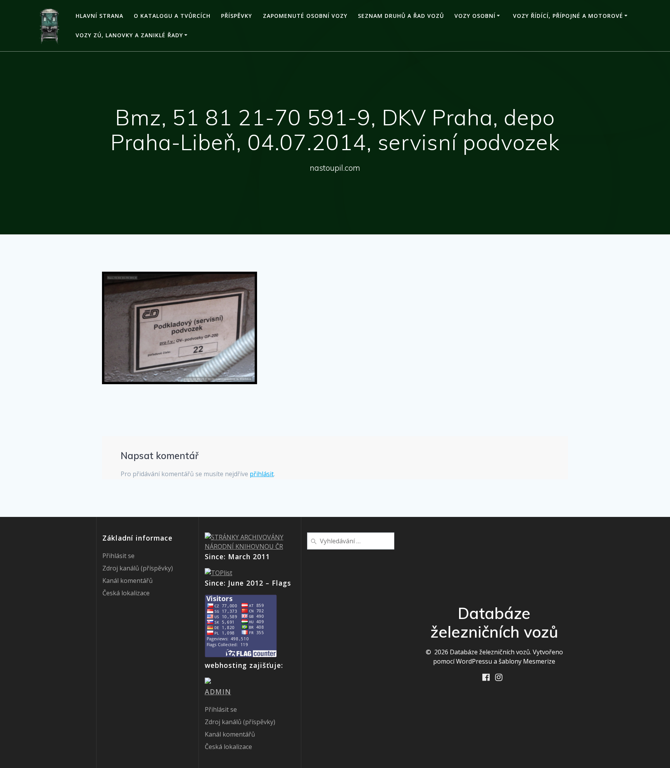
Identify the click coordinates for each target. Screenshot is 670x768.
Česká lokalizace (126, 593)
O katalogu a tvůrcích (172, 15)
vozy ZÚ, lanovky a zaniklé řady (129, 35)
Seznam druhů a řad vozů (401, 15)
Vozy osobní (475, 15)
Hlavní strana (99, 15)
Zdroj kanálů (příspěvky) (137, 568)
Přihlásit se (118, 555)
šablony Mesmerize (527, 661)
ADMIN (218, 691)
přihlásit (262, 474)
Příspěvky (236, 15)
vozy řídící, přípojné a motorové (568, 15)
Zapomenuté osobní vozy (305, 15)
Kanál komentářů (127, 580)
